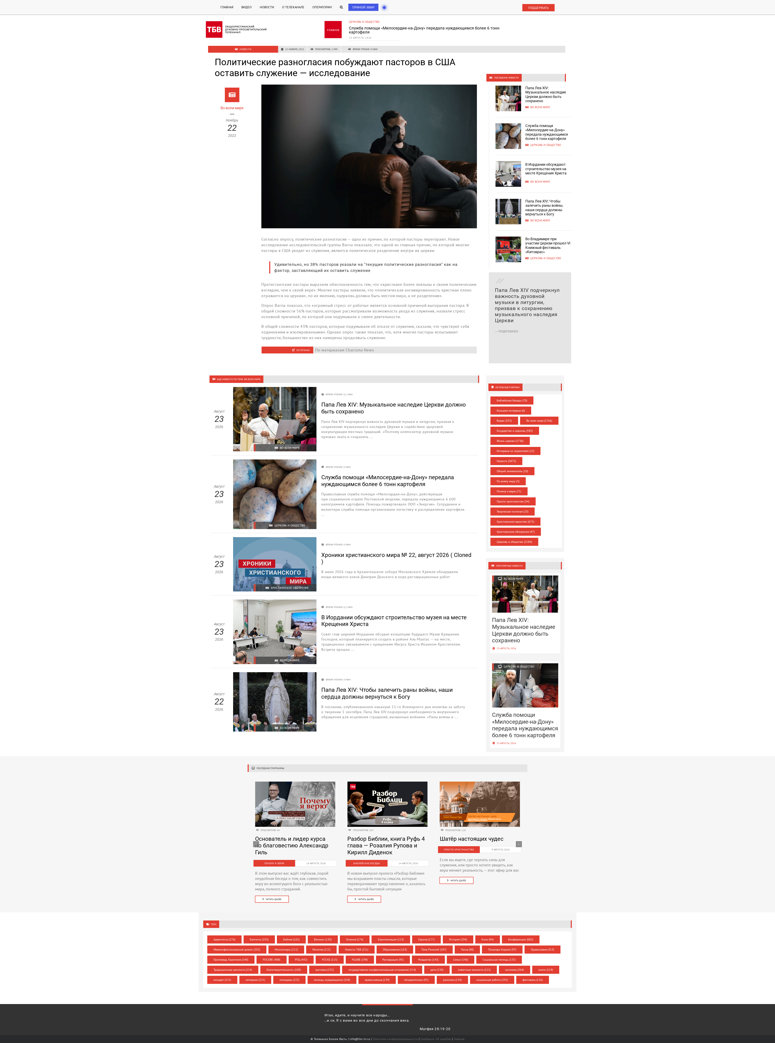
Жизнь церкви (510, 441)
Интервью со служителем (515, 451)
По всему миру (508, 481)
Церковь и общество (514, 542)
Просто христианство (513, 501)
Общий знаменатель (512, 471)
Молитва (321, 949)
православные (377, 980)
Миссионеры (286, 949)
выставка (324, 970)
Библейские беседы (512, 400)
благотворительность (284, 970)
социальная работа (492, 980)
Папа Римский (433, 949)
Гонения (354, 939)
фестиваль (533, 980)
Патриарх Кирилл (502, 949)
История (458, 939)
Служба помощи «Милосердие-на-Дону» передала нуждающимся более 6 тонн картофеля (546, 132)
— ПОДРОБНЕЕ (506, 349)
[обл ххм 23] (387, 783)
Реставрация (393, 959)
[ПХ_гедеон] (480, 783)
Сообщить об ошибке (436, 1039)
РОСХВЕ (271, 959)
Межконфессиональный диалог (237, 949)
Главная (459, 1039)
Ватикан (323, 939)
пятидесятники (416, 980)
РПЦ (301, 959)
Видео (504, 420)
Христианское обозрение (516, 532)
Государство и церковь (515, 431)
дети (437, 970)
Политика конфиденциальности (395, 1039)
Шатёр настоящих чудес (287, 838)
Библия (291, 939)
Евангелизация (391, 939)
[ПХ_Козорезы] (295, 783)
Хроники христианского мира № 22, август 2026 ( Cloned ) (380, 845)
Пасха (467, 949)
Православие (542, 949)
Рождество (428, 959)
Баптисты (259, 939)
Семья (460, 959)
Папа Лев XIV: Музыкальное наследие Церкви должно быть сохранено (545, 94)
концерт (222, 980)
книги (545, 970)
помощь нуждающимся (332, 980)
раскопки (452, 980)
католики (514, 970)
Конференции (520, 939)
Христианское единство (515, 521)
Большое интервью (511, 410)
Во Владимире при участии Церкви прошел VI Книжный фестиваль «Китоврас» (547, 245)
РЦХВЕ (360, 959)
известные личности (474, 970)
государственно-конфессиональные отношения (382, 970)
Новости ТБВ (356, 949)
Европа (426, 939)
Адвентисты (225, 939)
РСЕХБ (329, 959)
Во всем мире (359, 22)
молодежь (290, 980)
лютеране (255, 980)
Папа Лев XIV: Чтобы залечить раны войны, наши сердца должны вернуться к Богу (544, 207)
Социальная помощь (499, 959)
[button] (341, 7)
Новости (506, 461)
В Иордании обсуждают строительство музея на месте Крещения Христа (418, 28)
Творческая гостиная (512, 511)
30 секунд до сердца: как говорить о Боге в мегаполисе (473, 845)
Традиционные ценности (233, 970)
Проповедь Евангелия (231, 959)
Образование (395, 949)
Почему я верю (509, 491)
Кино (488, 939)
